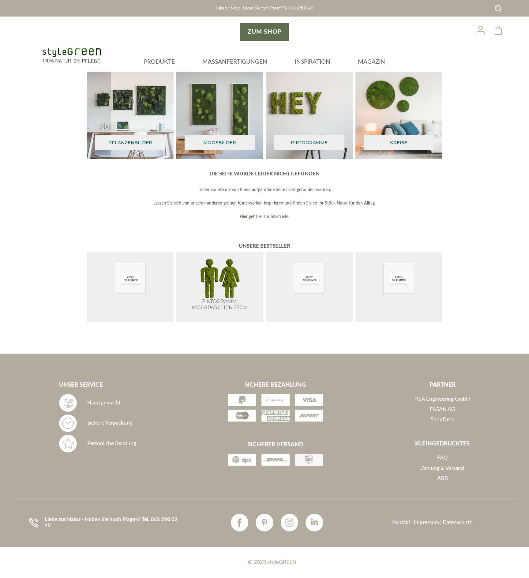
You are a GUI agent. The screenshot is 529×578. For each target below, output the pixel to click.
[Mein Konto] (481, 30)
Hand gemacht (104, 402)
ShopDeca (442, 419)
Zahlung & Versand (442, 468)
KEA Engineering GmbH (442, 399)
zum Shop (264, 32)
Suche (498, 8)
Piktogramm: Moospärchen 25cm (220, 304)
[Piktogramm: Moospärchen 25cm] (219, 278)
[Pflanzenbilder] (130, 142)
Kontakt (401, 522)
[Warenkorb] (499, 30)
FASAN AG (442, 409)
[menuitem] (159, 63)
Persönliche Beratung (111, 443)
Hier (244, 217)
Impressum (426, 522)
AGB (442, 478)
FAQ (442, 457)
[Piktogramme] (309, 142)
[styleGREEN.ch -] (74, 55)
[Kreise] (399, 142)
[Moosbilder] (220, 142)
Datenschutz (457, 522)
